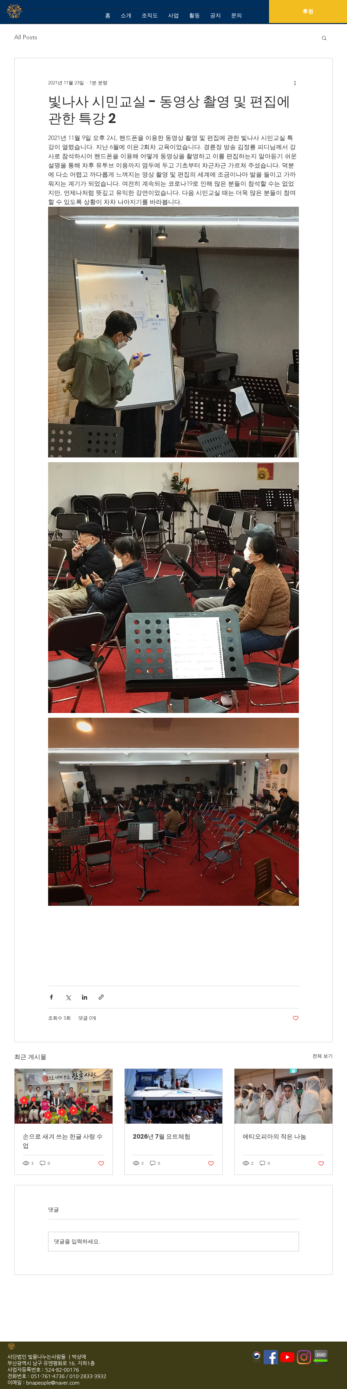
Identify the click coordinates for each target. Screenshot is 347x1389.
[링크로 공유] (101, 997)
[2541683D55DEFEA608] (320, 1357)
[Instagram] (304, 1357)
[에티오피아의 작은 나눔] (283, 1096)
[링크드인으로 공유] (84, 997)
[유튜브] (287, 1357)
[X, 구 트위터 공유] (68, 997)
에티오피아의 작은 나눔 (274, 1136)
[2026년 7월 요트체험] (174, 1096)
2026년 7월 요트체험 (161, 1136)
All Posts (25, 37)
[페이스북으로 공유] (51, 997)
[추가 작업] (295, 83)
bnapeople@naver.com (53, 1382)
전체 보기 (322, 1056)
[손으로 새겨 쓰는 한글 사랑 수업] (64, 1096)
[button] (324, 37)
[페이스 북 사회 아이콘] (271, 1357)
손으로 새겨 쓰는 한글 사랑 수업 (63, 1141)
